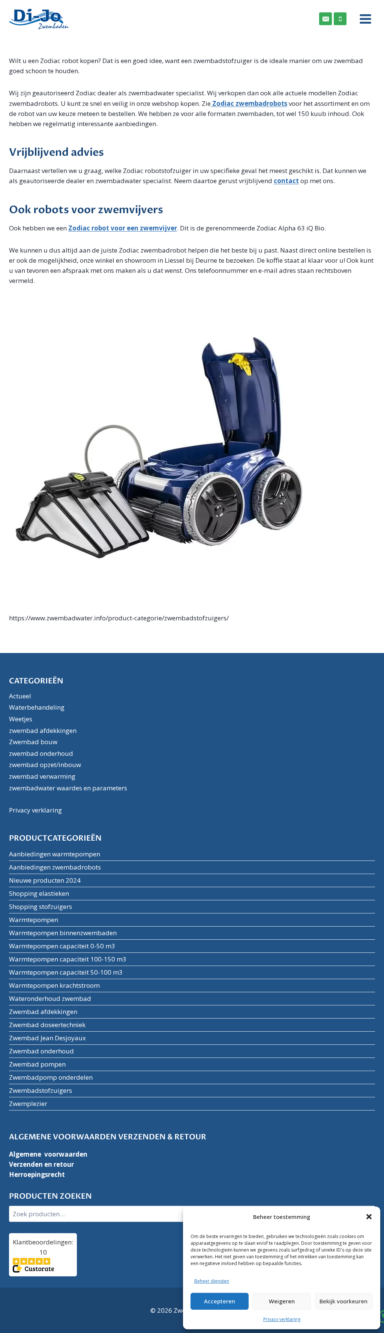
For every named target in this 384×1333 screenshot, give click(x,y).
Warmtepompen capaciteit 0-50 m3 (62, 946)
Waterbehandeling (36, 707)
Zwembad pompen (37, 1064)
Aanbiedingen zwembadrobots (55, 867)
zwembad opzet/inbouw (45, 764)
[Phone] (340, 18)
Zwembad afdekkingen (43, 1011)
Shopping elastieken (39, 893)
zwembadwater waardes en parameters (68, 788)
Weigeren (282, 1301)
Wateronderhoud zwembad (50, 998)
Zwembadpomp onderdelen (51, 1077)
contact (286, 180)
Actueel (20, 696)
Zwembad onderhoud (41, 1051)
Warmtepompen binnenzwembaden (63, 932)
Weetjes (20, 719)
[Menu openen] (362, 18)
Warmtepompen (33, 919)
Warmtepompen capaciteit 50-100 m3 (66, 972)
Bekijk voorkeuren (344, 1301)
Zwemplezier (28, 1103)
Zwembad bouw (33, 741)
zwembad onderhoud (41, 753)
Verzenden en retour (41, 1164)
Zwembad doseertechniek (47, 1024)
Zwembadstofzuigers (40, 1090)
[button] (369, 1216)
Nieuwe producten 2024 (45, 880)
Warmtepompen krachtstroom (54, 985)
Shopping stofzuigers (40, 906)
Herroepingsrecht (37, 1174)
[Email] (325, 18)
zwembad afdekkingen (42, 730)
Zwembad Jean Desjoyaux (47, 1038)
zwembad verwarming (42, 776)
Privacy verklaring (281, 1319)
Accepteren (219, 1301)
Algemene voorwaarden (48, 1154)
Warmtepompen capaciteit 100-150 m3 (67, 959)
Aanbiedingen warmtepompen (54, 854)
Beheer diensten (211, 1281)
